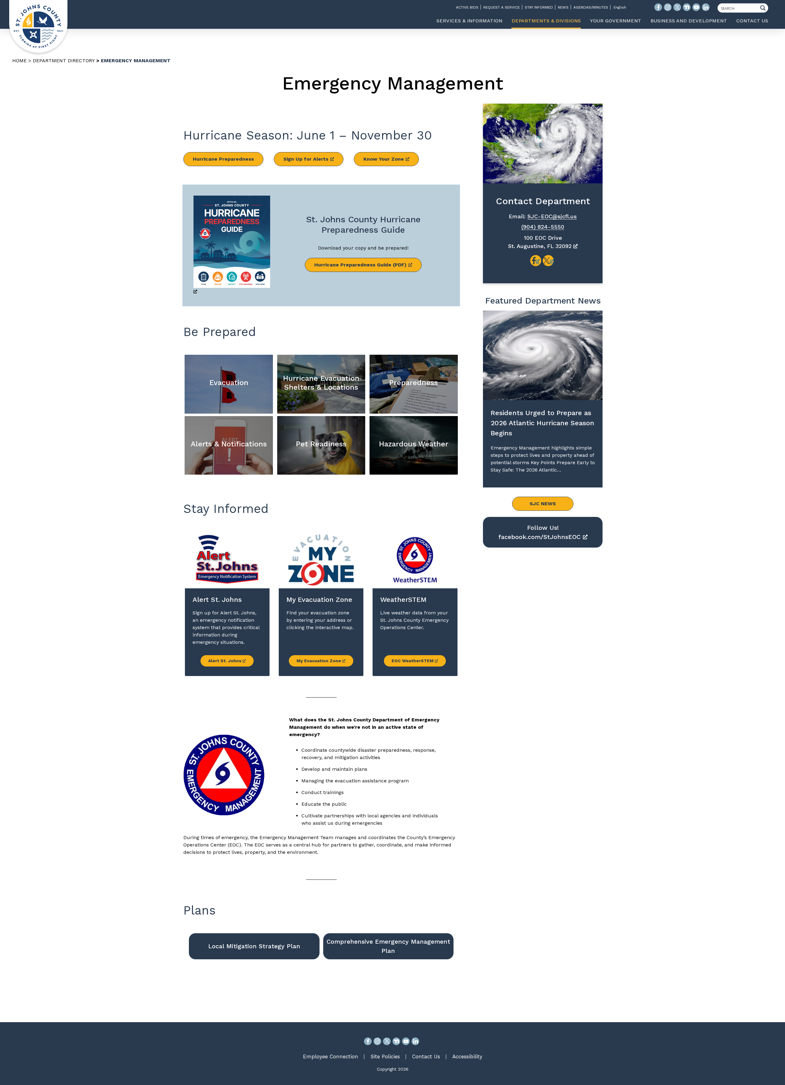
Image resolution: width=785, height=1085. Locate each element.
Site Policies (385, 1056)
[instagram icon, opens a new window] (668, 7)
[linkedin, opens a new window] (415, 1041)
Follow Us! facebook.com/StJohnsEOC (539, 532)
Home (19, 60)
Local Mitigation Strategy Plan (254, 946)
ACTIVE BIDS (467, 7)
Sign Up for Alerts (305, 159)
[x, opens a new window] (548, 260)
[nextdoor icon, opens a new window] (687, 7)
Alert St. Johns (225, 660)
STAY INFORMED (539, 7)
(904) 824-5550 (542, 226)
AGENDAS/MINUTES (590, 7)
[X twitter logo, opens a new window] (677, 7)
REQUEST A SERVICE (501, 7)
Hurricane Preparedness (223, 159)
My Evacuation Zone (319, 660)
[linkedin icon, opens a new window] (706, 7)
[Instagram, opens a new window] (377, 1041)
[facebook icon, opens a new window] (658, 7)
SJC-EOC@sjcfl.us (552, 216)
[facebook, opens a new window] (535, 260)
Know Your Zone (383, 159)
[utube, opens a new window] (406, 1041)
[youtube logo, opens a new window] (696, 7)
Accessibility (467, 1056)
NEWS (563, 7)
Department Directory (64, 60)
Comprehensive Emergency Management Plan (388, 946)
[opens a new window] (231, 245)
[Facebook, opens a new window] (368, 1041)
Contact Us (426, 1056)
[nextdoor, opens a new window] (396, 1041)
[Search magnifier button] (764, 8)
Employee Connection (330, 1056)
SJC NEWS (543, 503)
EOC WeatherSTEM (413, 660)
